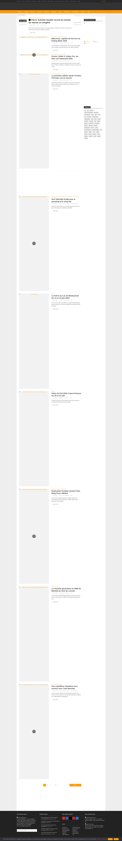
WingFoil (19, 11)
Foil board (74, 830)
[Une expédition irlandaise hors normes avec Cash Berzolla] (34, 731)
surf (94, 131)
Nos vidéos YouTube (61, 196)
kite (95, 121)
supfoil (90, 131)
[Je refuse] (120, 839)
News (88, 11)
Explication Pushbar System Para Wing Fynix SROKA (65, 492)
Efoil (60, 11)
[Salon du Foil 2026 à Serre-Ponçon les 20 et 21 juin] (34, 438)
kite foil (86, 123)
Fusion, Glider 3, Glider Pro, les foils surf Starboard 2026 (64, 57)
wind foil (90, 136)
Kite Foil (47, 11)
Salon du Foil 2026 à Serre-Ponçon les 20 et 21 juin (66, 394)
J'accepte (110, 839)
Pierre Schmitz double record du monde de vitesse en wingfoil (50, 21)
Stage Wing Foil (75, 833)
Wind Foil (54, 11)
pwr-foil (92, 127)
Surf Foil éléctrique (76, 827)
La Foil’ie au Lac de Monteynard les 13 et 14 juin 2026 (65, 297)
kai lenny (91, 121)
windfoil (86, 136)
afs (85, 110)
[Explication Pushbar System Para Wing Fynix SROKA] (34, 536)
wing (95, 136)
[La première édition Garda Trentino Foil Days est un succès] (34, 120)
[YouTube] (63, 818)
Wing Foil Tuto (75, 829)
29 (55, 785)
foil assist (89, 116)
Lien (73, 834)
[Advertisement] (50, 182)
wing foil (98, 136)
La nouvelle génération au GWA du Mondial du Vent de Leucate (66, 590)
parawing (90, 125)
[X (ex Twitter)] (80, 818)
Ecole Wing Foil (65, 834)
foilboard (66, 1)
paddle (86, 125)
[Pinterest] (73, 818)
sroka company (88, 129)
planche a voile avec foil (59, 1)
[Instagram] (70, 818)
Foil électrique (75, 831)
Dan (38, 25)
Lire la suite (32, 32)
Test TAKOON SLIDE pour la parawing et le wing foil (63, 200)
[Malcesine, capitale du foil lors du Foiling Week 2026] (34, 37)
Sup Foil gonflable (66, 830)
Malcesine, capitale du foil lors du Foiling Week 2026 (65, 40)
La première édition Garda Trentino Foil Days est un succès (66, 77)
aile (88, 110)
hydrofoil (38, 1)
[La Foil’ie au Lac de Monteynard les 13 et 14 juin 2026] (34, 340)
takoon (90, 134)
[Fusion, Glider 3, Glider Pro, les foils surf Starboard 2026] (34, 54)
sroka (96, 127)
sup (101, 129)
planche (95, 125)
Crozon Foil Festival (89, 112)
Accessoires (75, 11)
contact (79, 1)
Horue (99, 118)
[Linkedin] (77, 818)
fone (92, 118)
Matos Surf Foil (55, 54)
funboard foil (28, 1)
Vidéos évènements (62, 489)
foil (85, 116)
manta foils (91, 123)
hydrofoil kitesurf (51, 1)
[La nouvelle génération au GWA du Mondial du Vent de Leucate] (34, 633)
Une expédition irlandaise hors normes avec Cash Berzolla (64, 687)
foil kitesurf (19, 1)
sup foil (86, 131)
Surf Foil (39, 11)
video (98, 134)
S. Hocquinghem (74, 203)
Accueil (19, 14)
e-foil (92, 114)
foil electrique (95, 116)
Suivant (75, 785)
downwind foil (87, 114)
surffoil (86, 134)
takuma (94, 134)
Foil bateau (64, 831)
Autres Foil (67, 11)
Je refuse (116, 839)
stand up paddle (95, 129)
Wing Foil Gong (65, 829)
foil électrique (87, 118)
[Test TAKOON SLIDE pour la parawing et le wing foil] (34, 243)
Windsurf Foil (58, 73)
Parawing (26, 11)
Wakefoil (64, 833)
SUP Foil (33, 11)
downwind (96, 112)
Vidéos (83, 11)
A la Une (53, 196)
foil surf (23, 1)
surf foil (97, 131)
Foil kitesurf (64, 827)
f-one (99, 114)
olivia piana (97, 123)
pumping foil (87, 127)
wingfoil (86, 138)
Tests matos (75, 196)
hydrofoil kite (44, 1)
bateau (91, 110)
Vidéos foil (63, 54)
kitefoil (98, 121)
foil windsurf (34, 1)
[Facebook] (67, 818)
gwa (95, 118)
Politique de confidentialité (101, 839)
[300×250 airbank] (93, 30)
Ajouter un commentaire (64, 43)
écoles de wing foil (73, 1)
